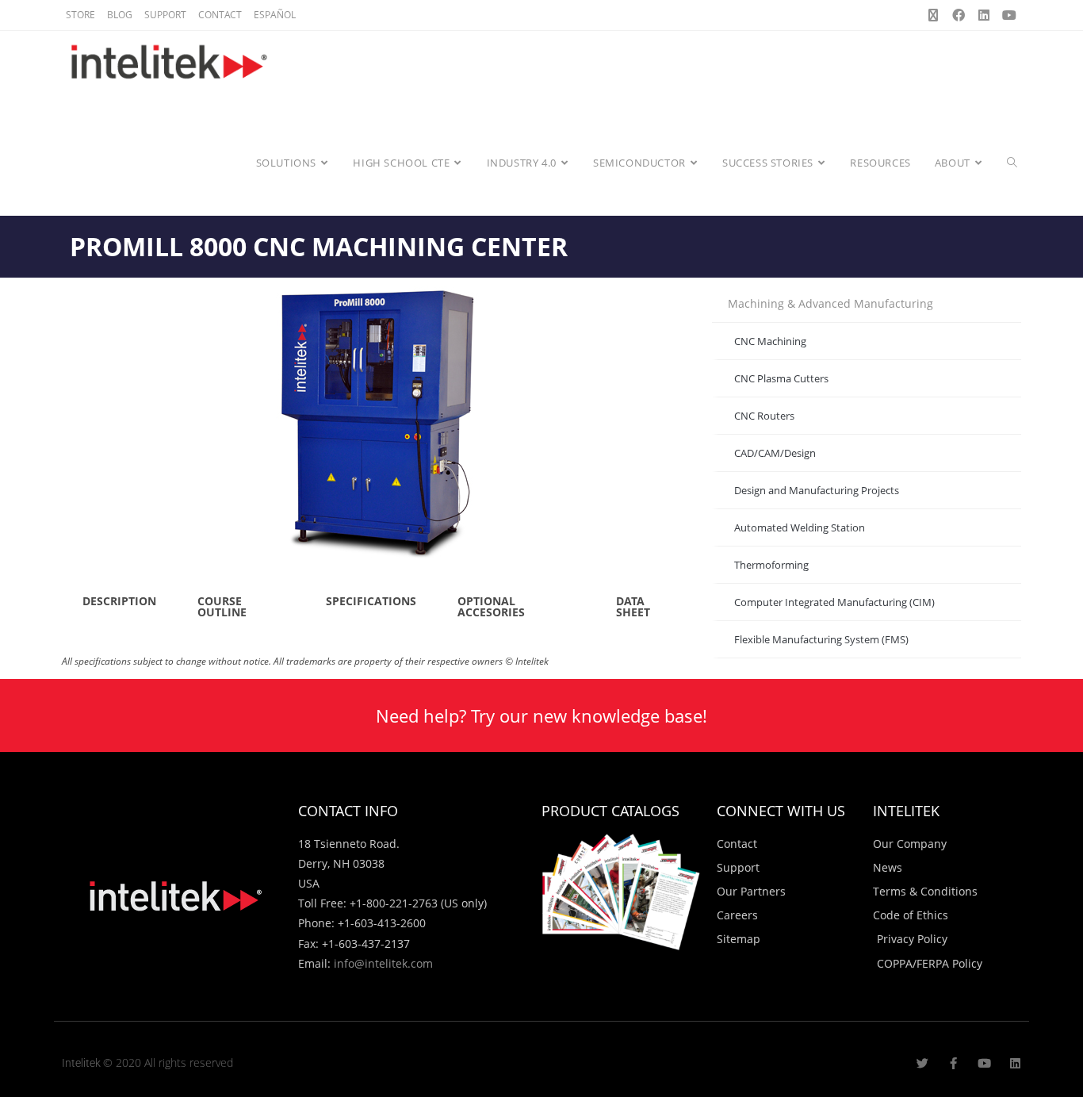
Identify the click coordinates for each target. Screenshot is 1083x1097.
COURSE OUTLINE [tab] (222, 606)
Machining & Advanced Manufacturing (830, 303)
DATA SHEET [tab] (633, 606)
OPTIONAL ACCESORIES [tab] (491, 606)
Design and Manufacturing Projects (816, 490)
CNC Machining (770, 341)
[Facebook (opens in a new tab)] (958, 15)
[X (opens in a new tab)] (933, 15)
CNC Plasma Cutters (781, 378)
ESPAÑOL (275, 14)
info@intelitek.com (383, 963)
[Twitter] (922, 1063)
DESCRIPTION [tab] (119, 600)
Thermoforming (771, 565)
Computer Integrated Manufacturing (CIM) (834, 602)
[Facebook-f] (953, 1063)
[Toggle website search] (1012, 162)
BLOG (119, 14)
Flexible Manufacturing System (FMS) (821, 639)
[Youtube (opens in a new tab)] (1007, 15)
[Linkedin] (1015, 1063)
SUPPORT (165, 14)
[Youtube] (984, 1063)
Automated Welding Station (799, 527)
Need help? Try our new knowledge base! (541, 715)
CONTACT (220, 14)
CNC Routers (764, 415)
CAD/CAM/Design (775, 453)
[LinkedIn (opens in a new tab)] (984, 15)
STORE (80, 14)
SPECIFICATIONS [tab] (371, 600)
